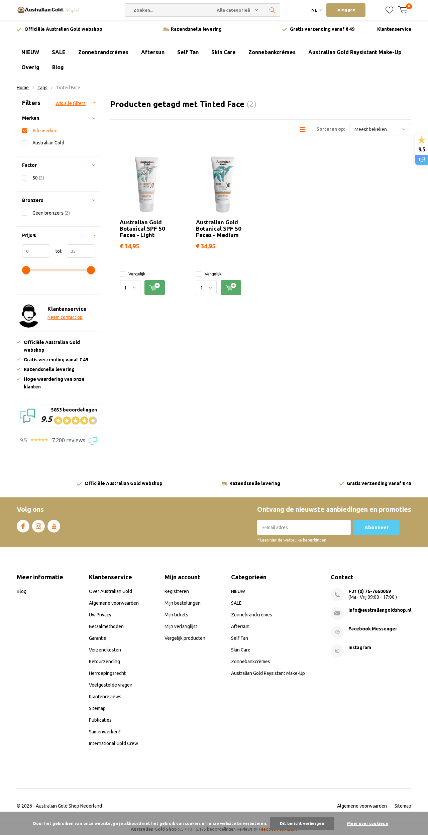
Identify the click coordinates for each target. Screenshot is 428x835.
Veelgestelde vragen (110, 685)
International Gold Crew (113, 743)
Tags (42, 87)
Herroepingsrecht (107, 673)
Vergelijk (136, 273)
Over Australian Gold (110, 591)
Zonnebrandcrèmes (103, 52)
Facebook (23, 526)
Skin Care (223, 52)
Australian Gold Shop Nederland (69, 806)
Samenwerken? (105, 731)
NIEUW (30, 52)
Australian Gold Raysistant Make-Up (355, 52)
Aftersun (153, 52)
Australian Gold (48, 142)
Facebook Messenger (372, 628)
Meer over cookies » (367, 823)
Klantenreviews (105, 696)
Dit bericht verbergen (302, 823)
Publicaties (100, 720)
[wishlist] (389, 10)
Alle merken (45, 130)
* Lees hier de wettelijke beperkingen (291, 540)
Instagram (38, 526)
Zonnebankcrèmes (272, 52)
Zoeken (272, 10)
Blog (58, 67)
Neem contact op (65, 317)
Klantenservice (394, 29)
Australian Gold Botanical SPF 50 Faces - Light (142, 228)
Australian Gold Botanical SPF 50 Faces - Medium (218, 228)
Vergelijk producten (185, 638)
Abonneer (376, 527)
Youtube (53, 526)
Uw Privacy (100, 614)
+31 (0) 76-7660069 (369, 591)
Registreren (177, 591)
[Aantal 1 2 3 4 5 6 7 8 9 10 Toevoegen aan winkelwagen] (146, 287)
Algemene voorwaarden (114, 603)
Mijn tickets (176, 614)
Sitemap (97, 708)
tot (56, 251)
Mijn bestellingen (183, 603)
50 (38, 178)
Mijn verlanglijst (181, 626)
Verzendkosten (105, 649)
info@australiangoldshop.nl (379, 610)
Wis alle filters (71, 103)
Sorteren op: (330, 129)
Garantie (97, 638)
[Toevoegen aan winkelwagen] (154, 287)
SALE (59, 52)
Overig (30, 67)
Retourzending (104, 661)
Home (23, 87)
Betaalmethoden (106, 626)
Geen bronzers (51, 213)
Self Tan (188, 52)
